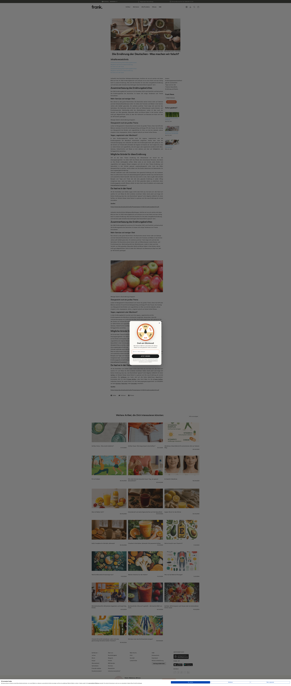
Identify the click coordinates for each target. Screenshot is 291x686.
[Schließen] (159, 323)
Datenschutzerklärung (153, 360)
